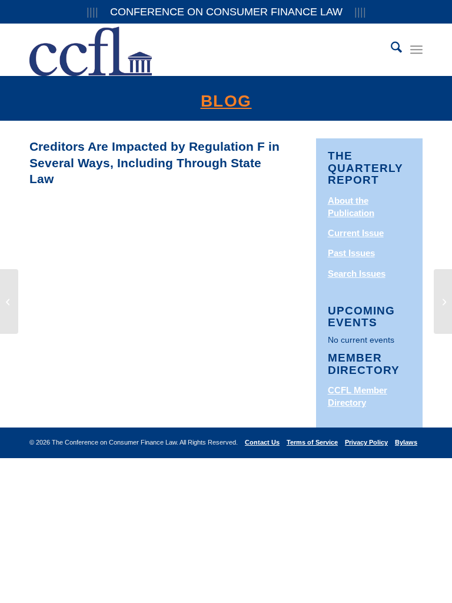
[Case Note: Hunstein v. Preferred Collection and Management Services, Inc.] (9, 301)
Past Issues (351, 253)
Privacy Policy (366, 442)
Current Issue (356, 233)
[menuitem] (390, 49)
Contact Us (262, 442)
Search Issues (356, 274)
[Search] (390, 49)
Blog (226, 101)
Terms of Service (312, 442)
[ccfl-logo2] (90, 49)
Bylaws (406, 442)
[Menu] (416, 49)
